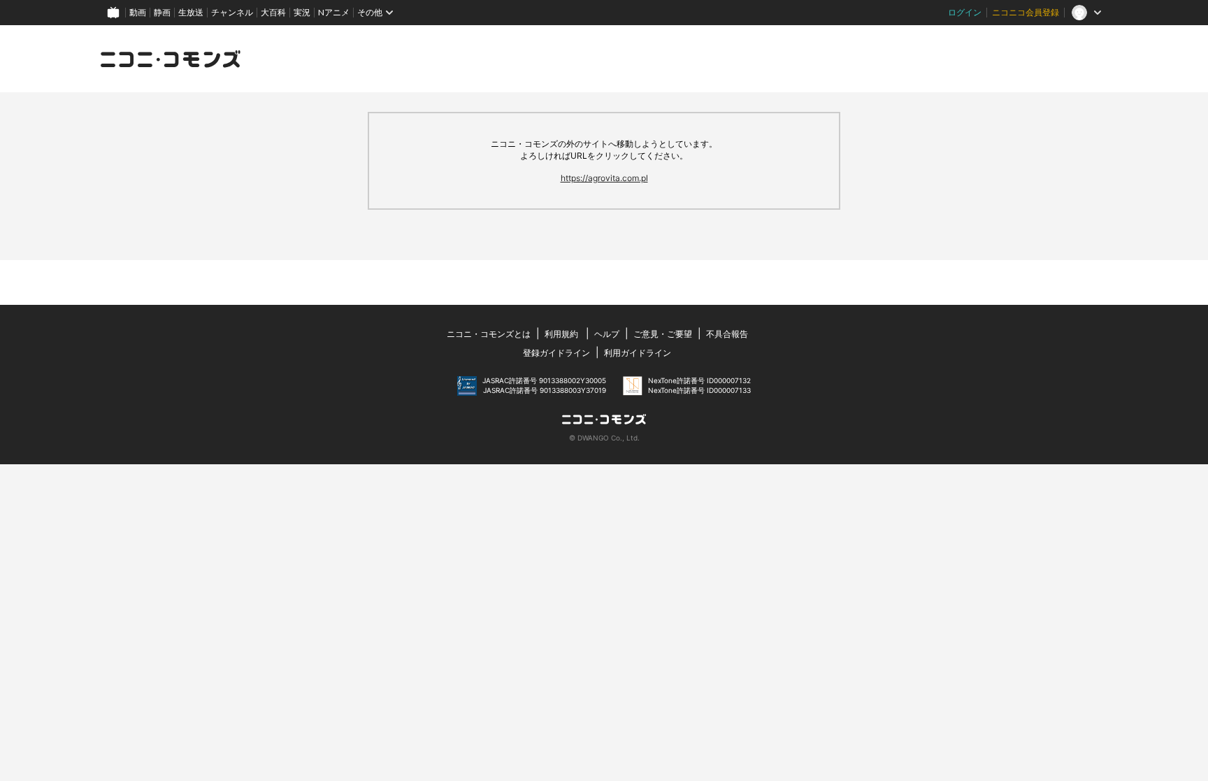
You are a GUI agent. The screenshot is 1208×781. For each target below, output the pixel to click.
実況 (302, 12)
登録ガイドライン (556, 352)
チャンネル (232, 12)
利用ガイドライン (637, 352)
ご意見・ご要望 (662, 334)
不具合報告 (727, 334)
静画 (162, 12)
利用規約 (561, 334)
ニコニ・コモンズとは (489, 334)
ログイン (965, 12)
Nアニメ (334, 12)
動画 (137, 12)
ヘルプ (606, 334)
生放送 (190, 12)
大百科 (273, 12)
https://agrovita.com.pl (604, 178)
